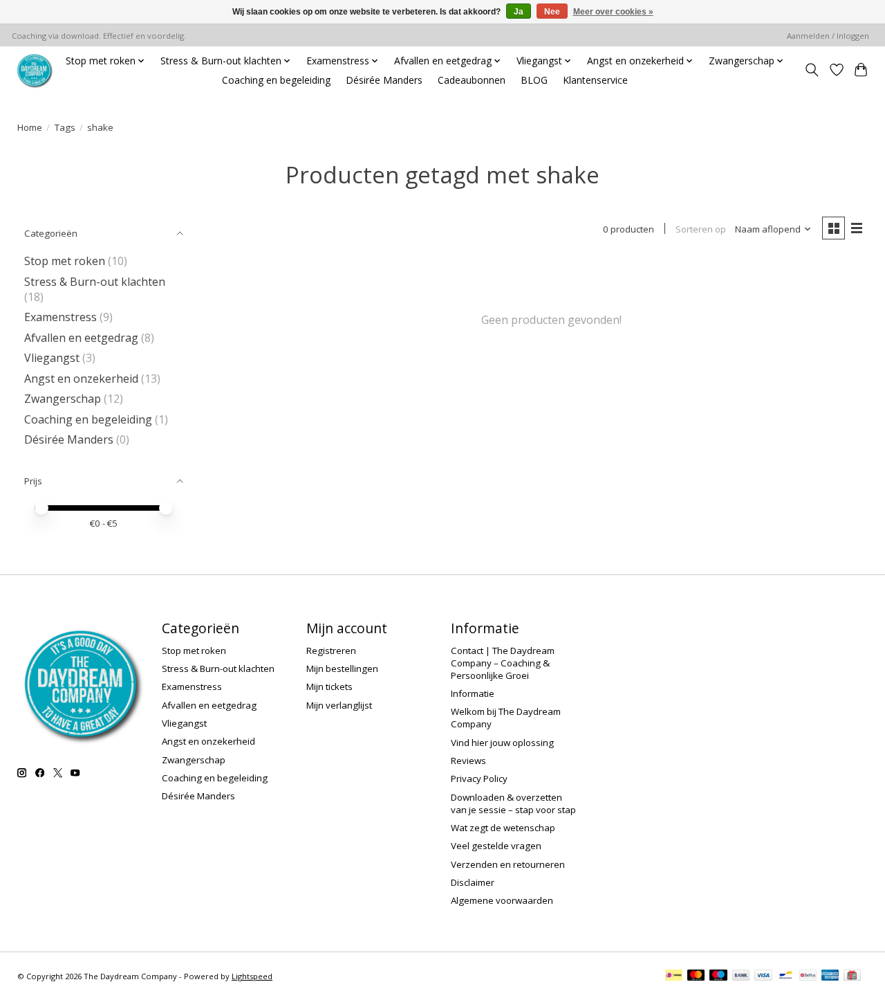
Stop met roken (64, 261)
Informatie (472, 693)
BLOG (534, 80)
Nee (552, 12)
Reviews (468, 760)
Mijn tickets (329, 686)
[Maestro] (718, 976)
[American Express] (830, 976)
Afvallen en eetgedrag (81, 337)
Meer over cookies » (613, 12)
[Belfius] (808, 976)
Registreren (331, 650)
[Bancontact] (785, 976)
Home (29, 127)
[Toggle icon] (812, 70)
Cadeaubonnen (471, 80)
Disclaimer (472, 882)
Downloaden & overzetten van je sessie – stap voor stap (513, 803)
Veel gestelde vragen (496, 845)
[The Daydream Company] (34, 70)
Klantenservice (595, 80)
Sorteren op (701, 229)
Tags (65, 127)
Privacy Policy (479, 778)
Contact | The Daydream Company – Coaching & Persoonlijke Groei (503, 663)
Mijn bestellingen (342, 668)
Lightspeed (252, 976)
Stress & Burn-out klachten (94, 281)
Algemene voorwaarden (502, 900)
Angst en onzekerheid (81, 378)
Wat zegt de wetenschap (503, 827)
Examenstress (60, 317)
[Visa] (763, 976)
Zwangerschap (62, 398)
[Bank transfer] (741, 976)
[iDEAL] (673, 976)
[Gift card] (852, 976)
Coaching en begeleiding (276, 80)
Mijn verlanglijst (339, 705)
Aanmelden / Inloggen (828, 35)
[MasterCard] (696, 976)
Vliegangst (52, 357)
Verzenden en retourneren (508, 864)
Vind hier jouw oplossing (502, 742)
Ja (518, 12)
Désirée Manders (384, 80)
